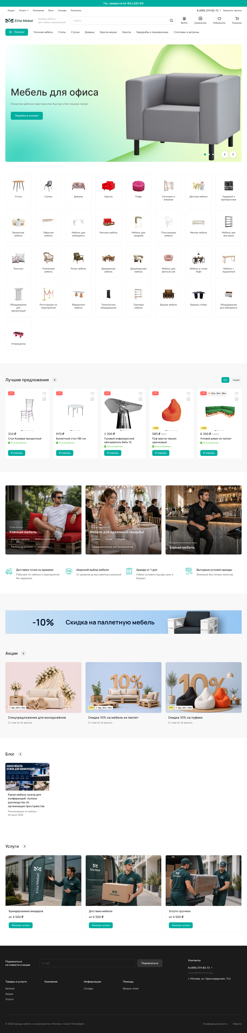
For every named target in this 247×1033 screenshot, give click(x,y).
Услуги (9, 999)
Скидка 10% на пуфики (185, 717)
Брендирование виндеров (26, 911)
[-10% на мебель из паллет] (123, 622)
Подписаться (149, 963)
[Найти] (171, 20)
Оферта (237, 1023)
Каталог (10, 988)
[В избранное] (44, 393)
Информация (92, 982)
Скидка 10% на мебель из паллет (113, 717)
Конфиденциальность (215, 1023)
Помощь (128, 982)
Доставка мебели (100, 911)
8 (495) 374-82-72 (208, 10)
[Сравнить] (44, 399)
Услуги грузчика (180, 911)
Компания (51, 982)
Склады (88, 988)
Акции (9, 994)
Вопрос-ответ (131, 988)
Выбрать (20, 116)
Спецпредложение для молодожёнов (37, 717)
